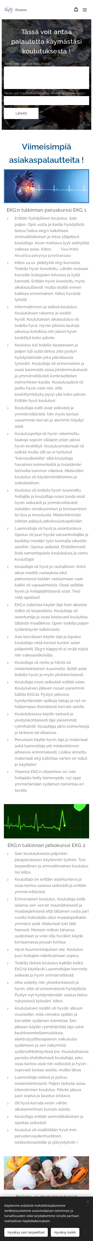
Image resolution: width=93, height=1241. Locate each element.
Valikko (84, 9)
